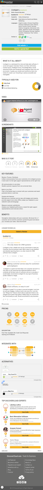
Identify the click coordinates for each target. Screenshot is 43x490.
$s (7, 2)
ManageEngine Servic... (7, 391)
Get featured (11, 460)
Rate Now (11, 391)
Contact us (28, 465)
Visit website (21, 45)
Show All (39, 450)
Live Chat (6, 86)
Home (3, 6)
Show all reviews (6, 304)
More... (31, 37)
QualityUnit (24, 10)
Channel (10, 472)
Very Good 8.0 (12, 374)
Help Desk (7, 83)
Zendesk (4, 374)
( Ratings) (27, 14)
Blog (9, 470)
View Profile (25, 412)
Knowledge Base (30, 460)
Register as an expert (14, 465)
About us (28, 462)
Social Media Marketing (10, 88)
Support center (29, 467)
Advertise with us (13, 467)
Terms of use (29, 470)
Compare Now (37, 379)
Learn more (4, 450)
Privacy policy (29, 472)
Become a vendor (13, 462)
